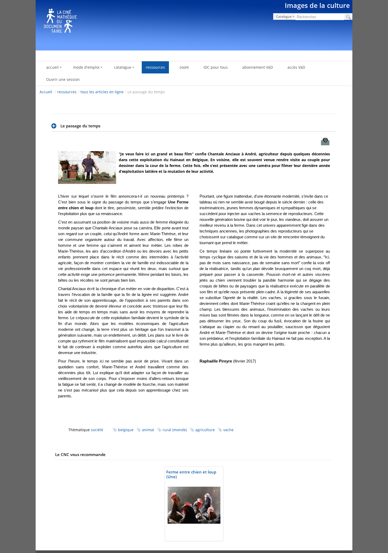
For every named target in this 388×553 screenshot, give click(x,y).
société (97, 429)
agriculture (205, 429)
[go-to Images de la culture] (194, 24)
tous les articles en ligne (102, 91)
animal (148, 429)
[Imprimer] (325, 142)
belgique (126, 429)
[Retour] (55, 126)
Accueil (46, 91)
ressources (67, 91)
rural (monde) (175, 429)
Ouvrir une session (63, 79)
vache (228, 429)
